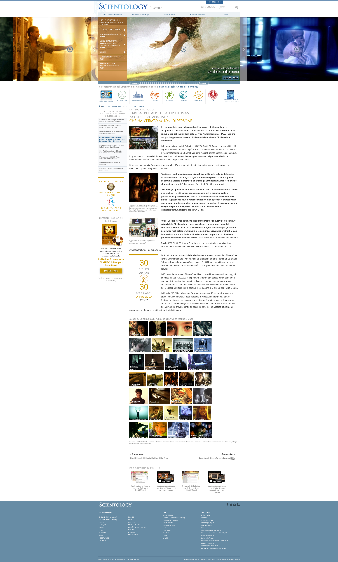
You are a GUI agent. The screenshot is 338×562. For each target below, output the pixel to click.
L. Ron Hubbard (168, 515)
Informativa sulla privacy (191, 559)
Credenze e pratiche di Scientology (174, 518)
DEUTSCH (102, 540)
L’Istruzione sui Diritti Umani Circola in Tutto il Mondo (109, 158)
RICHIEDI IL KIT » (111, 271)
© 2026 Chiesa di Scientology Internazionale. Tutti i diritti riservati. (118, 559)
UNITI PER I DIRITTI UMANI (134, 106)
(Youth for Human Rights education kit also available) (111, 279)
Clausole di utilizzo (222, 559)
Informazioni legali (234, 559)
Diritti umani (198, 100)
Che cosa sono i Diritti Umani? (110, 35)
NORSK (130, 519)
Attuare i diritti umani (110, 29)
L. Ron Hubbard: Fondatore (112, 15)
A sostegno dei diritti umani (110, 58)
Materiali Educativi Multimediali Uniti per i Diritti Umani (111, 132)
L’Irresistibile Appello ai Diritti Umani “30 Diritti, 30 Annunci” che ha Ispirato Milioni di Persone (112, 139)
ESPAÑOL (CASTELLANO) (137, 527)
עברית (101, 527)
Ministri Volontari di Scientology (211, 530)
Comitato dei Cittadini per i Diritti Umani (213, 548)
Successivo (203, 83)
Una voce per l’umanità (170, 520)
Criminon (155, 100)
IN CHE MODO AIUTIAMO (112, 106)
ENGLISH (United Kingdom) (108, 519)
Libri (226, 15)
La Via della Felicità (122, 100)
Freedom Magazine (231, 100)
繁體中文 (102, 535)
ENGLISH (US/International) (108, 517)
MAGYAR (131, 517)
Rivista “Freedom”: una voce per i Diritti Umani (109, 66)
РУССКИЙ (102, 533)
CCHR (213, 100)
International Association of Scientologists (214, 533)
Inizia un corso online (208, 528)
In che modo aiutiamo (106, 101)
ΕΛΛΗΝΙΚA (131, 530)
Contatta (165, 535)
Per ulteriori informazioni (170, 533)
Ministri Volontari (169, 15)
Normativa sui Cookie (208, 559)
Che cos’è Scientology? (140, 15)
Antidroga (183, 100)
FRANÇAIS (102, 524)
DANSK (101, 522)
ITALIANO (131, 532)
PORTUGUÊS (133, 535)
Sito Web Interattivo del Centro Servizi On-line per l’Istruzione (110, 152)
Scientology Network (207, 520)
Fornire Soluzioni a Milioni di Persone (109, 164)
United (103, 52)
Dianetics (204, 518)
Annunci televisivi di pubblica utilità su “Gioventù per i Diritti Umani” (110, 44)
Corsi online (166, 530)
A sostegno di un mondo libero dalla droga (214, 540)
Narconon (169, 100)
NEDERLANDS (104, 538)
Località (165, 538)
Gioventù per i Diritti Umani (209, 545)
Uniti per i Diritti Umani (208, 543)
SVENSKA (131, 522)
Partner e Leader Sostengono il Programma (111, 169)
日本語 (101, 530)
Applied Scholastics (138, 100)
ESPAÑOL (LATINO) (135, 524)
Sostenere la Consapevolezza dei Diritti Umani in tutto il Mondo (111, 121)
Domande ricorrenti (197, 15)
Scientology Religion (207, 523)
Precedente (134, 83)
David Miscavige (206, 525)
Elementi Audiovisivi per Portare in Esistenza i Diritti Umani (111, 146)
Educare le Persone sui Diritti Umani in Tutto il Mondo (110, 126)
